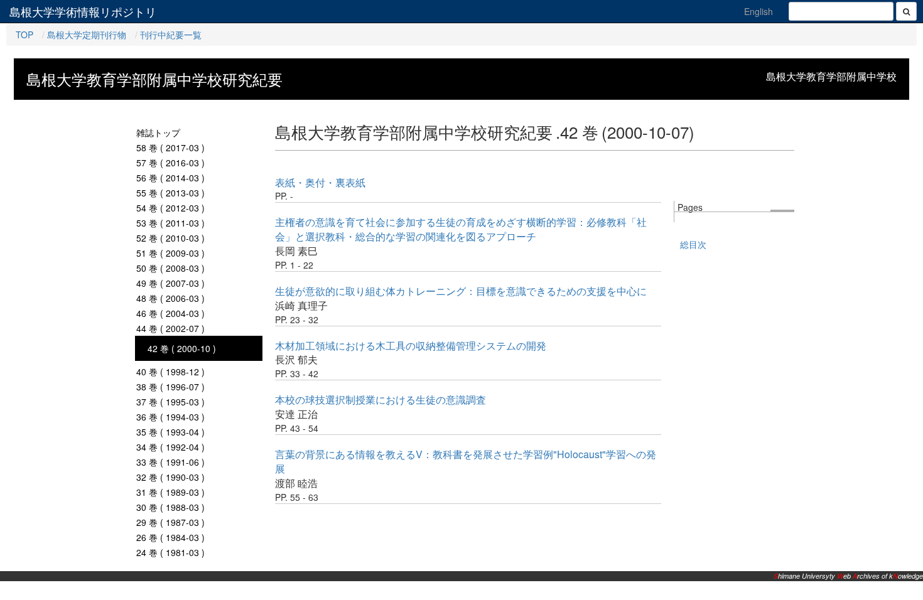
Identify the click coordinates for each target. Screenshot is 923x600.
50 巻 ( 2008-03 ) (170, 268)
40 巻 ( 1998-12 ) (170, 371)
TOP (24, 34)
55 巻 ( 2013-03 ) (170, 192)
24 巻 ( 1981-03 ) (170, 552)
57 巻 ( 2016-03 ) (170, 162)
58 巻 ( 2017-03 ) (170, 147)
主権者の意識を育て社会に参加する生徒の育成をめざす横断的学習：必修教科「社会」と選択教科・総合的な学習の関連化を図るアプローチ (461, 229)
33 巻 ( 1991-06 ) (170, 462)
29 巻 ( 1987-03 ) (170, 522)
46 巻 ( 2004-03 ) (170, 313)
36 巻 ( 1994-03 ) (170, 416)
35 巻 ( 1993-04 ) (170, 432)
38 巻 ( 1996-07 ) (170, 386)
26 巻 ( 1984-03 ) (170, 537)
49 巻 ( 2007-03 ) (170, 283)
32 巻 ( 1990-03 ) (170, 477)
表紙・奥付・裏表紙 (320, 182)
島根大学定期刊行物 (86, 34)
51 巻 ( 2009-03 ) (170, 253)
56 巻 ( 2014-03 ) (170, 177)
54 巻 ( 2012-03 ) (170, 207)
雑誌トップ (158, 132)
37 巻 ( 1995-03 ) (170, 401)
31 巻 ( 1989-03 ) (170, 492)
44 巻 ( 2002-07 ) (170, 328)
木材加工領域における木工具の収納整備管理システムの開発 (410, 345)
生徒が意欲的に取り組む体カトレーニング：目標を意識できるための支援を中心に (461, 291)
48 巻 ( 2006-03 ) (170, 298)
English (758, 11)
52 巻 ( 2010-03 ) (170, 238)
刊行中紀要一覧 (171, 34)
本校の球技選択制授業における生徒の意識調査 (380, 399)
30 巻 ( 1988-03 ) (170, 507)
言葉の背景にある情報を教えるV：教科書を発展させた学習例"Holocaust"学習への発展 (465, 461)
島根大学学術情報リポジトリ (82, 11)
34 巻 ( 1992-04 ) (170, 447)
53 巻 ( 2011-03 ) (170, 223)
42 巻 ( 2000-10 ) (182, 348)
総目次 (693, 244)
